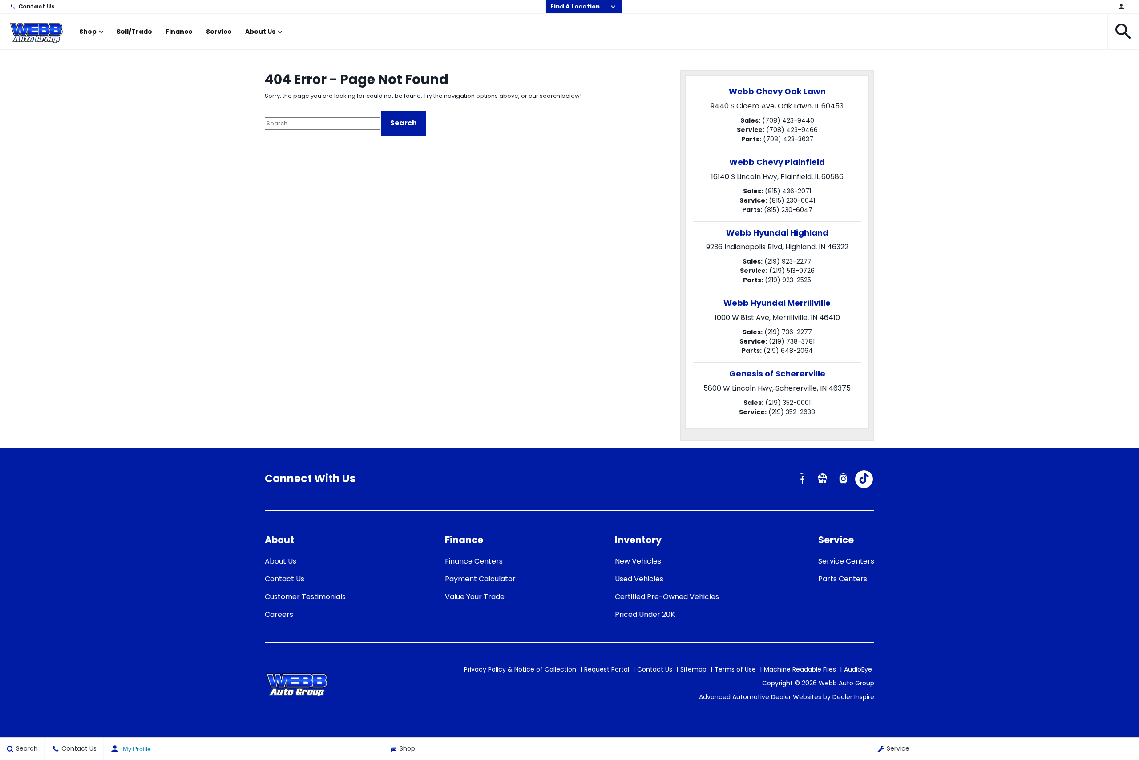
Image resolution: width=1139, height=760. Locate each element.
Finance (179, 31)
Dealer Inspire (853, 696)
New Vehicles (638, 561)
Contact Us (36, 6)
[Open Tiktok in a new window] (864, 479)
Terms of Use (735, 669)
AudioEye (858, 669)
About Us (260, 31)
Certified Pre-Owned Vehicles (667, 597)
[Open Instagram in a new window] (843, 479)
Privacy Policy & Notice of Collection (520, 669)
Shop (88, 31)
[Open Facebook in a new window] (801, 479)
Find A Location (575, 6)
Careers (279, 614)
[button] (1123, 31)
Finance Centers (474, 561)
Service (219, 31)
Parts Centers (842, 579)
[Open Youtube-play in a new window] (822, 479)
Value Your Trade (475, 597)
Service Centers (846, 561)
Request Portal (606, 669)
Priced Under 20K (645, 614)
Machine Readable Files (800, 669)
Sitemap (693, 669)
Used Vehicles (639, 579)
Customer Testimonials (305, 597)
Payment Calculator (480, 579)
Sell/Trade (134, 31)
